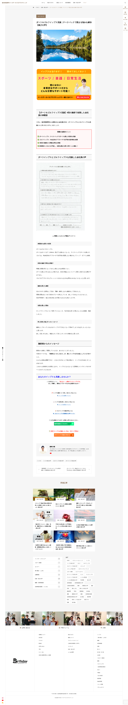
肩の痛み (88, 591)
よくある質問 (71, 652)
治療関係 (37, 574)
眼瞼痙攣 (69, 591)
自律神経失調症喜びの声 (72, 596)
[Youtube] (50, 453)
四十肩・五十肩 (100, 652)
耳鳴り (75, 591)
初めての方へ (50, 2)
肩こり (98, 649)
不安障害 (82, 580)
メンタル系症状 (83, 577)
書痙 (78, 585)
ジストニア (82, 566)
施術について (71, 637)
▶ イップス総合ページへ (64, 404)
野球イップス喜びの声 (76, 599)
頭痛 (68, 602)
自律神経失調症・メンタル (41, 586)
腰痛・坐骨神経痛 (39, 582)
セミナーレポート (79, 571)
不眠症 (98, 672)
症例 (68, 588)
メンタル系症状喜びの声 (72, 580)
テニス (81, 574)
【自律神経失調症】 (101, 666)
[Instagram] (2, 698)
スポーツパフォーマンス (83, 568)
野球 (68, 599)
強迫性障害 (99, 681)
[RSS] (2, 702)
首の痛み (74, 602)
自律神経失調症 (89, 594)
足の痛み (82, 596)
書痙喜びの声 (85, 585)
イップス (39, 460)
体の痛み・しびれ (39, 570)
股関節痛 (81, 591)
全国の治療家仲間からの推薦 (45, 655)
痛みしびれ (74, 588)
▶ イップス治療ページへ (64, 395)
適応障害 (89, 596)
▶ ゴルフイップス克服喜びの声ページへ (64, 413)
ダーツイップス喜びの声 (71, 460)
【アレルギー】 (100, 687)
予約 (40, 649)
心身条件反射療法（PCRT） (74, 643)
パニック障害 (100, 684)
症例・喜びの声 (41, 16)
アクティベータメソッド (78, 560)
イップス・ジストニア (40, 558)
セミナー (37, 566)
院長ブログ (86, 599)
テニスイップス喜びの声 (72, 577)
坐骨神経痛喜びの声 (79, 582)
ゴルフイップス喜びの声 (58, 460)
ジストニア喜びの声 (71, 568)
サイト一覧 (41, 652)
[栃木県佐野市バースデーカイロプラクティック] (20, 661)
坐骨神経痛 (69, 582)
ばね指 (98, 655)
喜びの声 (89, 580)
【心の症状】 (100, 675)
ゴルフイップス (86, 563)
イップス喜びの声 (47, 460)
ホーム (43, 2)
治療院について (42, 634)
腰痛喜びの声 (75, 594)
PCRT (68, 560)
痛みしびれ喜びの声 (84, 588)
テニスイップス (89, 574)
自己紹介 (40, 637)
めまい (98, 669)
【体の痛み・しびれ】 (102, 637)
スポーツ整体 (38, 562)
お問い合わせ (41, 646)
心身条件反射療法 (70, 585)
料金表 (40, 643)
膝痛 (81, 594)
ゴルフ (79, 563)
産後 (92, 585)
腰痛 (68, 594)
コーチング (70, 646)
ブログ (84, 2)
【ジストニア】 (100, 663)
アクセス (40, 640)
